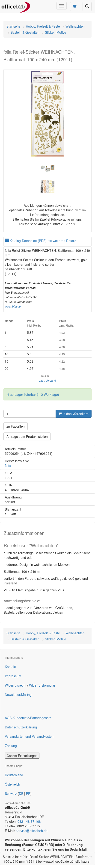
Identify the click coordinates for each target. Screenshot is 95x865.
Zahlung (11, 745)
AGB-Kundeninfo (17, 717)
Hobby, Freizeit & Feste (43, 26)
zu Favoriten (15, 426)
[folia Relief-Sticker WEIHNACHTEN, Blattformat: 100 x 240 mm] (47, 114)
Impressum (13, 676)
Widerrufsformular (42, 685)
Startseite (13, 26)
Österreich (12, 784)
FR (28, 793)
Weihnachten (75, 26)
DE (21, 793)
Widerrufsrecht (15, 685)
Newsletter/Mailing (18, 694)
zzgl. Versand (47, 380)
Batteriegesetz (40, 717)
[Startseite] (16, 6)
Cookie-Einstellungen (22, 755)
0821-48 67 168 (29, 821)
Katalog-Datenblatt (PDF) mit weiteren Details (42, 240)
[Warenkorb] (74, 6)
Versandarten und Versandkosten (29, 736)
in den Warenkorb (75, 413)
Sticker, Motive (55, 32)
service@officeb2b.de (32, 830)
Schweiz (11, 793)
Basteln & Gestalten (25, 32)
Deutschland (14, 775)
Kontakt (10, 666)
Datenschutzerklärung (21, 727)
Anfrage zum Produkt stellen (27, 436)
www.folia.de (13, 306)
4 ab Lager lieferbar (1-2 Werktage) (33, 394)
